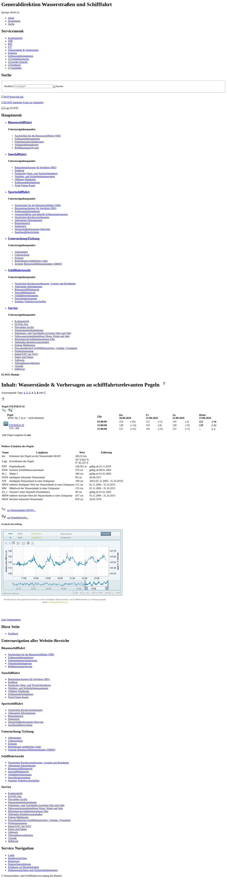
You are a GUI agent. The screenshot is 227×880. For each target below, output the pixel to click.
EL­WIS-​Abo (21, 324)
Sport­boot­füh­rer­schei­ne (27, 232)
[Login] (15, 68)
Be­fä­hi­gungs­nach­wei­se (27, 147)
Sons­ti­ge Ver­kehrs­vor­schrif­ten (30, 301)
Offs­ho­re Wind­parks (25, 179)
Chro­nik (19, 366)
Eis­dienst (19, 170)
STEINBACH (16, 425)
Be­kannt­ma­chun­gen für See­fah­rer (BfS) (35, 167)
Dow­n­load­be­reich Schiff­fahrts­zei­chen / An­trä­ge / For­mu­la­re (46, 348)
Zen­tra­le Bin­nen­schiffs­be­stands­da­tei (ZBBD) (38, 263)
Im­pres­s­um (13, 861)
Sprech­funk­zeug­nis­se (26, 298)
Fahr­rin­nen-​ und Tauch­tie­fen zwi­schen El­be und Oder (43, 333)
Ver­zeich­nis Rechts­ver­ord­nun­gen (32, 217)
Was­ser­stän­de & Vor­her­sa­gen (23, 50)
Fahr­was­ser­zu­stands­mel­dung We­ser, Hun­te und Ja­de (42, 336)
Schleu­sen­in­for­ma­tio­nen (20, 56)
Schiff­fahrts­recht (19, 270)
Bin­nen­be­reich (22, 223)
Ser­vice (13, 308)
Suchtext (9, 86)
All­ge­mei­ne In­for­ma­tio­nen (28, 220)
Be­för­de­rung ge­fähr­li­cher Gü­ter (31, 260)
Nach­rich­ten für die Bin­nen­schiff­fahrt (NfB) (38, 135)
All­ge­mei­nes (21, 251)
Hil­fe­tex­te (20, 369)
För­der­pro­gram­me (24, 351)
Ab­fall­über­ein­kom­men (26, 295)
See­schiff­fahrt (17, 154)
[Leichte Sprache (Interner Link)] (18, 62)
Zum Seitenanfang (11, 619)
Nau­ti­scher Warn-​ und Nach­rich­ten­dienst (36, 173)
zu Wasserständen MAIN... (21, 510)
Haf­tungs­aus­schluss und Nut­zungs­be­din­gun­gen (33, 870)
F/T (10, 47)
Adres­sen (19, 360)
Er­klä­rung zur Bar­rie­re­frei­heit (23, 867)
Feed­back (13, 633)
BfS (10, 44)
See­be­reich (20, 226)
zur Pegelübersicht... (17, 517)
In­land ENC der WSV (26, 354)
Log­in (11, 855)
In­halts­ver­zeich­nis (17, 858)
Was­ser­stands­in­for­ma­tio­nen (29, 330)
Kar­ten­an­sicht (15, 38)
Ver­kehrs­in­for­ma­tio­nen (27, 144)
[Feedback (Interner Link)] (14, 65)
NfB (10, 41)
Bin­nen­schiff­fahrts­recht (27, 289)
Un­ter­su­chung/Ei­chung (24, 238)
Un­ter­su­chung (22, 254)
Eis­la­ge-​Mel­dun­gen (25, 345)
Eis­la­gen (12, 53)
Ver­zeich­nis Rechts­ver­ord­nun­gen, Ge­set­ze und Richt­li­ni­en (45, 283)
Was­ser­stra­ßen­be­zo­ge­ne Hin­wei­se (32, 229)
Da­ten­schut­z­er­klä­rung (19, 864)
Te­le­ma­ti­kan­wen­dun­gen (27, 363)
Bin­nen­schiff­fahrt (20, 122)
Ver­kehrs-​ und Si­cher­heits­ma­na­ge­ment (35, 176)
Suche (11, 24)
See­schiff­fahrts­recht (25, 292)
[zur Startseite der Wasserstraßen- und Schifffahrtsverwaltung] (12, 96)
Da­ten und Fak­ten (24, 357)
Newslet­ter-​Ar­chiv (24, 327)
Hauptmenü (14, 21)
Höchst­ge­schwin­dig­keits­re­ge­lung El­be (35, 339)
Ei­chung (19, 257)
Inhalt (11, 18)
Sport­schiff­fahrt (19, 192)
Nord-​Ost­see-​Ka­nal (25, 185)
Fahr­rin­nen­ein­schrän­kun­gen (29, 141)
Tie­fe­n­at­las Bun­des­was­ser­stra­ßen (32, 342)
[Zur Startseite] (22, 102)
